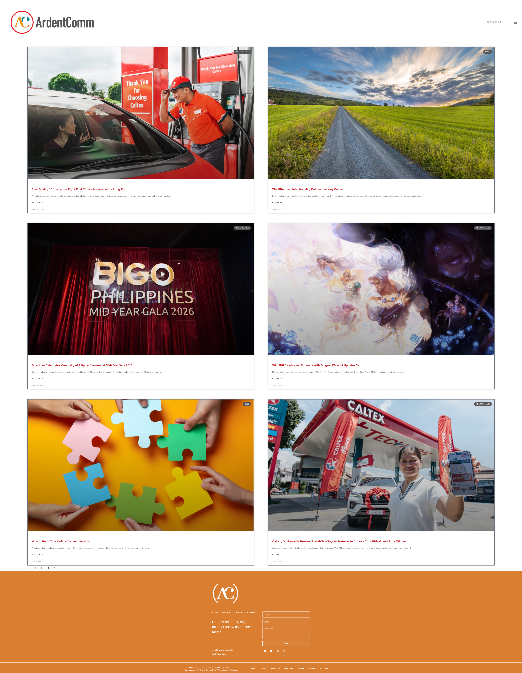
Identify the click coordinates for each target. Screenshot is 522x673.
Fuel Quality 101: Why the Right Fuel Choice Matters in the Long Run (79, 189)
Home (253, 669)
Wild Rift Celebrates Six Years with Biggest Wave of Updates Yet (316, 365)
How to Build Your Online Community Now (61, 541)
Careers (311, 669)
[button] (509, 22)
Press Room (324, 669)
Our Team (300, 669)
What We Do (275, 669)
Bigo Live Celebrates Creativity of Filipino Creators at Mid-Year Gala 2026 (82, 365)
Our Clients (288, 669)
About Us (263, 669)
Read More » (37, 203)
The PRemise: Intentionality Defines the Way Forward (309, 189)
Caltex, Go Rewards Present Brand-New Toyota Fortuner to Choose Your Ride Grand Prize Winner (339, 541)
